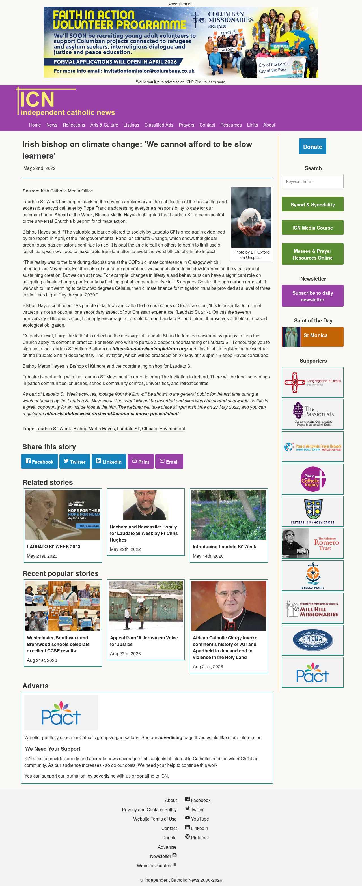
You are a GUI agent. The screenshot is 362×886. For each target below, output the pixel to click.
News (51, 124)
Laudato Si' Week (53, 428)
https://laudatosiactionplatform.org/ (150, 348)
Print (143, 461)
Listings (131, 124)
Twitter (77, 461)
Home (35, 124)
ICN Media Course (312, 227)
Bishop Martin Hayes (94, 428)
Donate (312, 146)
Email (172, 461)
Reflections (74, 124)
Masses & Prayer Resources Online (313, 254)
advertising (170, 737)
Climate (149, 428)
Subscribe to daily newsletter (312, 296)
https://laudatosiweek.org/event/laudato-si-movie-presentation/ (111, 413)
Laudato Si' (128, 428)
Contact (207, 124)
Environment (172, 428)
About (269, 124)
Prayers (186, 124)
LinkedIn (111, 461)
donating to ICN (152, 775)
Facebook (42, 461)
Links (252, 124)
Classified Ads (159, 124)
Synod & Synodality (313, 204)
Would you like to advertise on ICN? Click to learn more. (181, 81)
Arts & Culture (104, 124)
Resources (231, 124)
